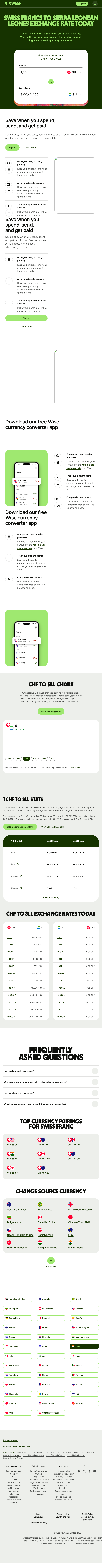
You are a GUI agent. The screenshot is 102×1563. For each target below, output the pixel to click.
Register (82, 3)
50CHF (10, 966)
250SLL (61, 980)
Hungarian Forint (47, 1247)
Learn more (30, 147)
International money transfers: (16, 1446)
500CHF (11, 988)
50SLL (60, 966)
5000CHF (11, 1009)
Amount (22, 65)
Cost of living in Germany (33, 1455)
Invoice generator (63, 1497)
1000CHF (11, 995)
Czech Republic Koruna (20, 1235)
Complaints (38, 1517)
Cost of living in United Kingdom (30, 1452)
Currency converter (63, 1477)
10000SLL (62, 1017)
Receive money (38, 1485)
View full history (51, 897)
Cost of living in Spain (76, 1455)
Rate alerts (63, 1488)
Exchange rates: (10, 1440)
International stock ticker (63, 1479)
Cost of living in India (12, 1455)
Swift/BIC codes (63, 1482)
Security (13, 1474)
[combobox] (74, 72)
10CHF (10, 952)
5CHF (10, 944)
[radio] (9, 759)
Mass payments (38, 1494)
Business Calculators (63, 1499)
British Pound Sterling (80, 1209)
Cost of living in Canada (13, 1458)
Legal (38, 1514)
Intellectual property (38, 1522)
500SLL (61, 988)
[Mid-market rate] (63, 55)
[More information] (18, 852)
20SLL (60, 959)
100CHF (11, 973)
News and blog (63, 1471)
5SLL (59, 944)
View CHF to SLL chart (52, 827)
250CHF (11, 980)
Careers (14, 1479)
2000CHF (11, 1002)
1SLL (59, 937)
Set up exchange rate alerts (20, 827)
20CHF (10, 959)
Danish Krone (45, 1235)
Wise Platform (39, 1488)
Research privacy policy (63, 1474)
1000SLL (61, 995)
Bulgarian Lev (15, 1222)
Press (14, 1477)
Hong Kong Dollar (17, 1247)
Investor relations (14, 1485)
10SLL (60, 952)
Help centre (14, 1494)
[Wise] (13, 3)
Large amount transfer (38, 1482)
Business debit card (38, 1491)
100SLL (60, 973)
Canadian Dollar (47, 1222)
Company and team (13, 1471)
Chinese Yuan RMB (79, 1222)
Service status (14, 1482)
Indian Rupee (75, 1247)
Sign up (12, 147)
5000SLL (61, 1009)
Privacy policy (63, 1514)
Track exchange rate (51, 711)
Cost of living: (9, 1452)
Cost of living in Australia (83, 1452)
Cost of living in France (55, 1455)
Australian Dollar (16, 1209)
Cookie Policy (87, 1514)
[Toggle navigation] (95, 3)
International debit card (39, 1479)
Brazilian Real (45, 1209)
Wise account (38, 1477)
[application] (25, 743)
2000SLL (61, 1002)
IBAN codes (63, 1485)
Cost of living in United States (58, 1452)
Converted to (24, 88)
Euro (71, 1235)
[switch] (51, 81)
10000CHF (12, 1017)
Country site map (63, 1517)
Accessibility (14, 1497)
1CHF (9, 937)
